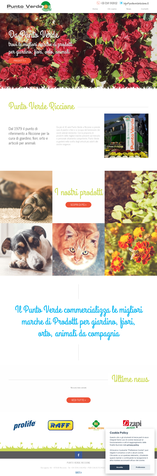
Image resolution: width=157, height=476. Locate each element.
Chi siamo (112, 8)
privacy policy (133, 445)
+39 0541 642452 (79, 467)
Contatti (144, 8)
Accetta (119, 467)
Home (95, 8)
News (128, 8)
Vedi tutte (78, 400)
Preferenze (140, 467)
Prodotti (19, 60)
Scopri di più (78, 205)
